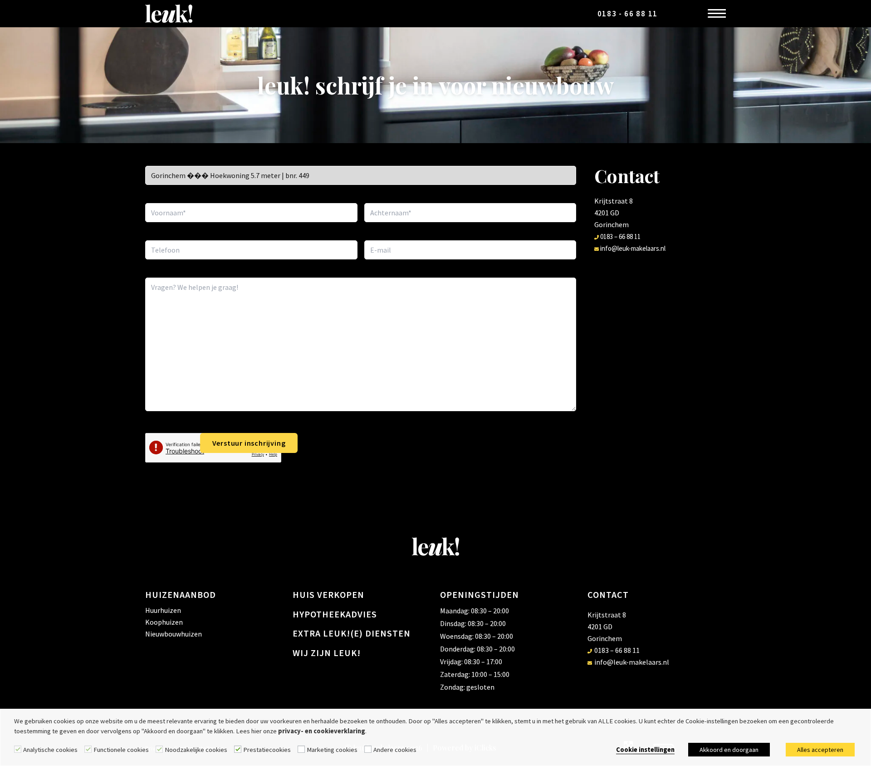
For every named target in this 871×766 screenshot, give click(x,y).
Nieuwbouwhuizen (173, 633)
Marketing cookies (332, 750)
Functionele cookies (121, 750)
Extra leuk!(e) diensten (352, 633)
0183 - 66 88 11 (627, 14)
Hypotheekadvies (335, 614)
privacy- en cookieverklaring (321, 731)
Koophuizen (164, 622)
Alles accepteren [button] (820, 750)
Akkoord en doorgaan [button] (729, 750)
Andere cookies (394, 750)
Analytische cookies (50, 750)
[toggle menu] (714, 14)
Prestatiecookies (267, 750)
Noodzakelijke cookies (196, 750)
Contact (608, 595)
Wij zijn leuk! (327, 652)
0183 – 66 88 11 (620, 236)
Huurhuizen (163, 610)
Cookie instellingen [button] (645, 750)
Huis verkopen (328, 594)
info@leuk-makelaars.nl (632, 248)
